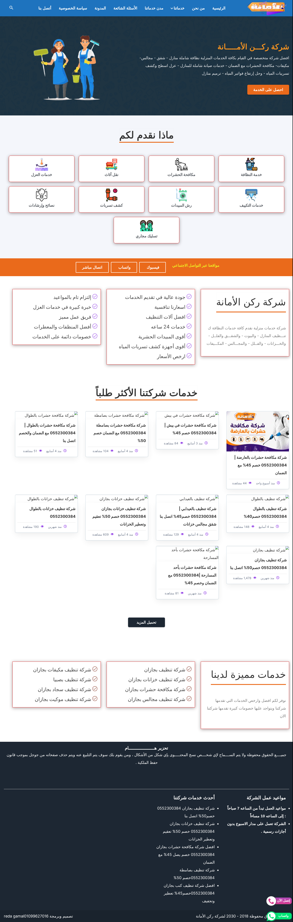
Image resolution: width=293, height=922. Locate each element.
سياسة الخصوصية (73, 8)
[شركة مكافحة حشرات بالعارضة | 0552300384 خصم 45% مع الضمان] (258, 431)
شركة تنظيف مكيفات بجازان (62, 670)
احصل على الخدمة (268, 90)
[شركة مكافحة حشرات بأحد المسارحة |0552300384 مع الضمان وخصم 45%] (187, 553)
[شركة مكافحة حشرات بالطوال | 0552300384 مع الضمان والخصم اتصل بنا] (51, 415)
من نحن (198, 8)
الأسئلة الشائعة (125, 8)
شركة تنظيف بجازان (164, 670)
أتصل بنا (44, 8)
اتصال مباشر (92, 267)
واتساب (124, 267)
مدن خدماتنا (154, 8)
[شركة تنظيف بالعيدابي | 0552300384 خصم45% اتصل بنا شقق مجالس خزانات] (199, 498)
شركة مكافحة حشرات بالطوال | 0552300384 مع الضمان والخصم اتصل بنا (47, 433)
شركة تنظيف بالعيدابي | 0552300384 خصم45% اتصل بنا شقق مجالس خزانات (188, 516)
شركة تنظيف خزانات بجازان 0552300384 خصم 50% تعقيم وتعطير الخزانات (119, 516)
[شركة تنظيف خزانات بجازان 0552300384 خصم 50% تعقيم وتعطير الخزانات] (124, 498)
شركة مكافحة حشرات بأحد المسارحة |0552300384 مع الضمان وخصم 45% (192, 575)
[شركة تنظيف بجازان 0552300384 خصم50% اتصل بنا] (271, 550)
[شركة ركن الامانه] (267, 8)
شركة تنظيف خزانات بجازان (156, 680)
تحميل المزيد (146, 622)
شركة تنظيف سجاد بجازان (64, 689)
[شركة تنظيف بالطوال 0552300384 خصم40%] (270, 498)
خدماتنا (179, 8)
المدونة (100, 8)
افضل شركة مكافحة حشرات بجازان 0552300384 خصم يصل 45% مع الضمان (185, 854)
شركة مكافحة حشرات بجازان (155, 689)
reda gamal (14, 916)
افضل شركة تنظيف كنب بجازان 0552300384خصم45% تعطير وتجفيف (189, 893)
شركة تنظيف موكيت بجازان (63, 699)
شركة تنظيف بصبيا (72, 680)
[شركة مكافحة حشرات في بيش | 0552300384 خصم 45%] (192, 415)
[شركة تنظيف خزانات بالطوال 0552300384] (52, 498)
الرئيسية (218, 8)
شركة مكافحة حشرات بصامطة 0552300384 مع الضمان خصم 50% (120, 433)
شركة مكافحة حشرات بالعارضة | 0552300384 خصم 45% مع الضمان (260, 465)
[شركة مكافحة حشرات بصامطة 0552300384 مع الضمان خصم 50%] (121, 415)
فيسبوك (152, 267)
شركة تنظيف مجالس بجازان (156, 699)
